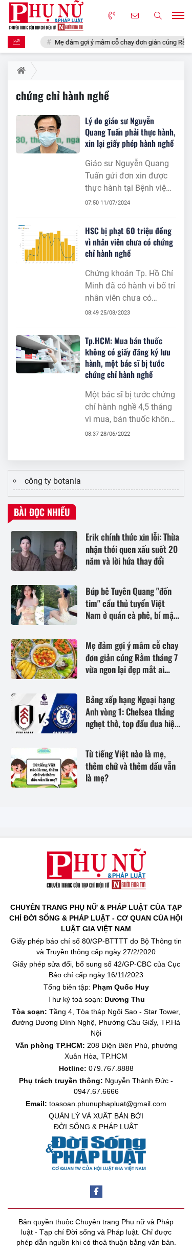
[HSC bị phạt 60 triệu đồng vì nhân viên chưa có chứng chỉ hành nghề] (48, 244)
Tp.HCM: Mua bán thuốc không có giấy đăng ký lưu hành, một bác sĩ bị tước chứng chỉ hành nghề (127, 357)
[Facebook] (96, 1191)
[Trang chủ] (19, 70)
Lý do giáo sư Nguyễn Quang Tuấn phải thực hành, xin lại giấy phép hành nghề (130, 132)
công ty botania (53, 481)
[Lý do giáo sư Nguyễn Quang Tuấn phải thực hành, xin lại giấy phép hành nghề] (48, 134)
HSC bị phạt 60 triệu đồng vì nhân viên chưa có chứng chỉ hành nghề (129, 242)
